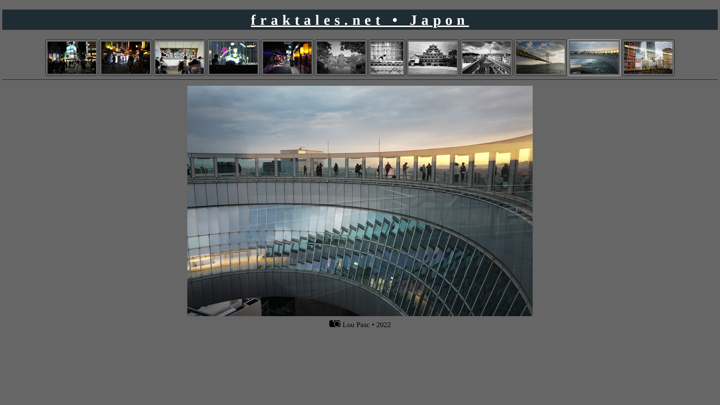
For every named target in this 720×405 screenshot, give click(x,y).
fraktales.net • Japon (360, 20)
